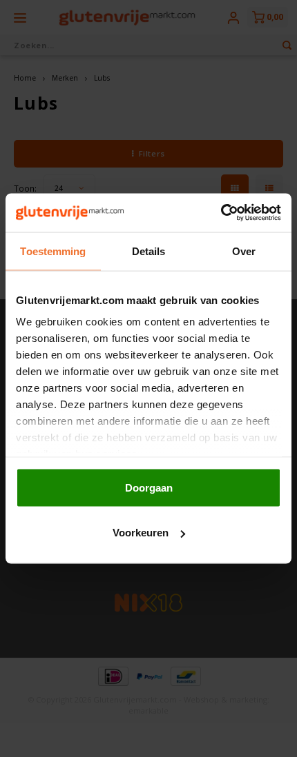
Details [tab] (149, 250)
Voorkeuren (141, 532)
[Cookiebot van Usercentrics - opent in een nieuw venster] (220, 213)
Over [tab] (244, 250)
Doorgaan (149, 487)
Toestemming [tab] (53, 250)
